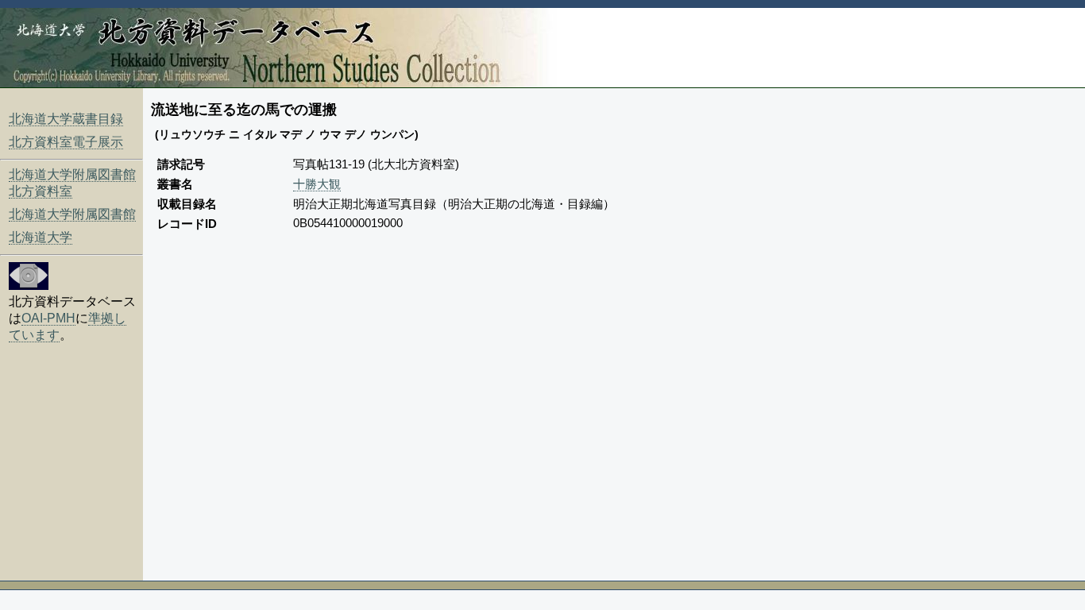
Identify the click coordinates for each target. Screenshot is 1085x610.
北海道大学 (40, 237)
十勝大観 (317, 184)
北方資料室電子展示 (66, 142)
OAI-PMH (48, 318)
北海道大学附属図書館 (72, 214)
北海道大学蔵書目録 (66, 118)
